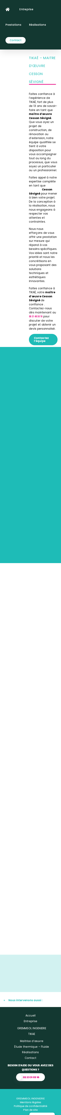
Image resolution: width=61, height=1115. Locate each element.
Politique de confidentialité (30, 1106)
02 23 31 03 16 (31, 1077)
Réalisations (30, 1052)
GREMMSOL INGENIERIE (31, 1028)
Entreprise (30, 1021)
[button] (30, 1000)
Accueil (30, 1015)
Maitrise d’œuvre (31, 1041)
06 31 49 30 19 (36, 316)
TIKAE (31, 1034)
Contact (30, 1058)
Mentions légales (30, 1102)
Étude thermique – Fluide (31, 1047)
